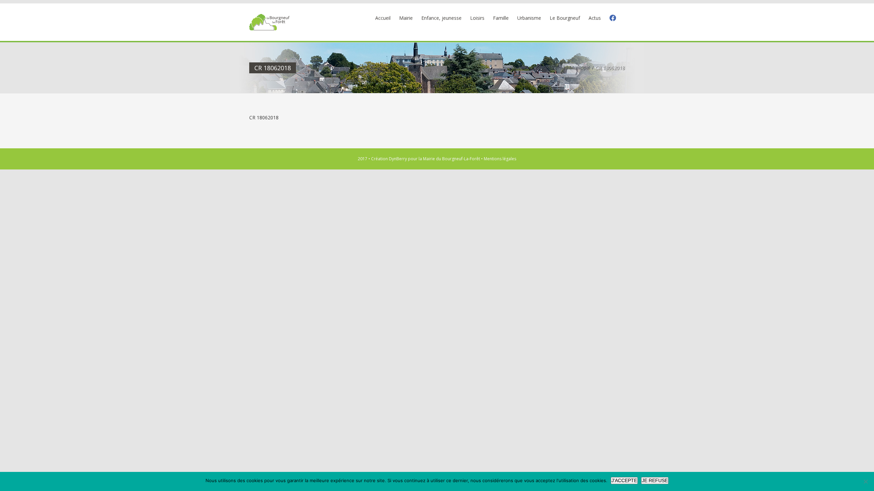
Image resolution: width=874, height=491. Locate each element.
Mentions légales (500, 159)
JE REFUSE (655, 480)
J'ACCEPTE (624, 480)
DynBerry (398, 159)
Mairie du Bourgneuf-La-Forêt (451, 159)
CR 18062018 (264, 117)
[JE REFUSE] (865, 481)
